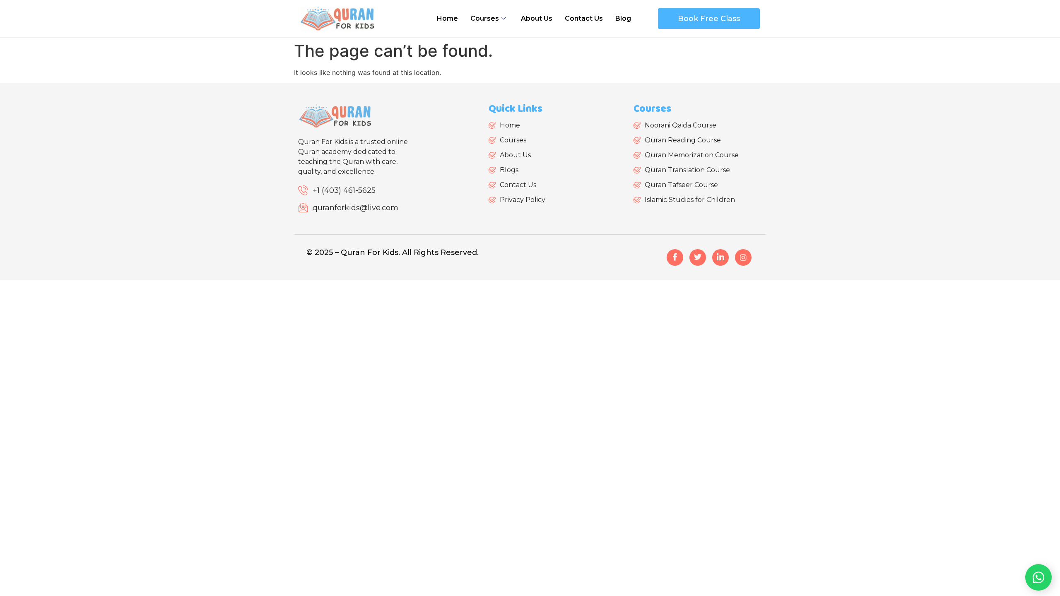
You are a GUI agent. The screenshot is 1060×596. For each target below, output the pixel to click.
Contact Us (584, 18)
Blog (623, 18)
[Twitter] (697, 257)
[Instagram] (743, 257)
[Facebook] (675, 257)
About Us (536, 18)
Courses (484, 18)
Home (447, 18)
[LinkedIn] (720, 257)
